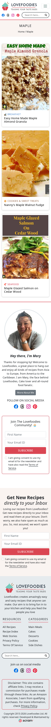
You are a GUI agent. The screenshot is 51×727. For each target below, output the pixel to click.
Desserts (33, 636)
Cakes (32, 631)
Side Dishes (35, 645)
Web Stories (10, 636)
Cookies (33, 640)
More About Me (25, 392)
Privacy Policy (11, 640)
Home (21, 31)
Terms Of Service (13, 645)
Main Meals (35, 627)
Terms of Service (18, 565)
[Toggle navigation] (45, 6)
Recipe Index (10, 631)
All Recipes (9, 627)
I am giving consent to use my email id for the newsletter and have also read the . (24, 463)
